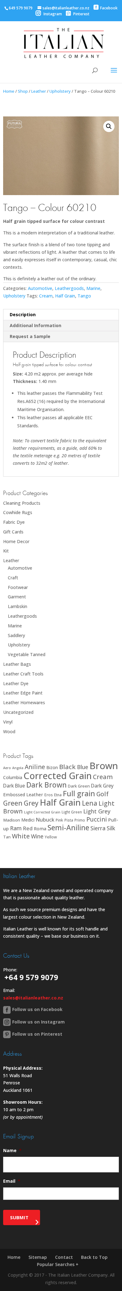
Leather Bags (17, 664)
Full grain (79, 793)
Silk (111, 828)
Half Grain (65, 296)
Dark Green (79, 786)
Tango (84, 296)
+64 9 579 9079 (31, 977)
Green (13, 802)
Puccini (96, 819)
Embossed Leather (23, 795)
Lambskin (17, 606)
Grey (31, 802)
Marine (93, 288)
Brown (103, 765)
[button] (108, 126)
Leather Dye (15, 683)
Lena (89, 802)
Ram (16, 828)
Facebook (109, 8)
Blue (82, 767)
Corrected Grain (57, 775)
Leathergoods (69, 288)
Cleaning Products (21, 503)
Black (67, 766)
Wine (37, 836)
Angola (17, 768)
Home (8, 91)
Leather (38, 91)
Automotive (40, 288)
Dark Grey (102, 785)
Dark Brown (46, 785)
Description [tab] (23, 314)
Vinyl (8, 722)
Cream (46, 296)
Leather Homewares (24, 702)
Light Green (72, 811)
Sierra (97, 828)
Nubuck (45, 819)
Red (28, 828)
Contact (64, 1257)
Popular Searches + (58, 1264)
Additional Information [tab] (35, 325)
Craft (13, 578)
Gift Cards (13, 532)
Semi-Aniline (68, 827)
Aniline (35, 767)
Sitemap (37, 1257)
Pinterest (80, 14)
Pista (68, 820)
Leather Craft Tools (23, 674)
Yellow (51, 837)
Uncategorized (18, 712)
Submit (19, 1217)
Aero (7, 767)
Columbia (12, 777)
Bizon (52, 767)
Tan (7, 837)
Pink (59, 820)
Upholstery (60, 91)
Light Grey (96, 811)
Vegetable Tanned (26, 654)
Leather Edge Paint (23, 693)
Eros (48, 795)
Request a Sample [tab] (30, 336)
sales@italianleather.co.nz (33, 998)
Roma (40, 829)
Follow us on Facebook (37, 1009)
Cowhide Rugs (17, 512)
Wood (9, 731)
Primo (79, 820)
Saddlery (16, 635)
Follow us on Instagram (38, 1022)
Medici (27, 820)
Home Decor (16, 541)
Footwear (18, 587)
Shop (23, 91)
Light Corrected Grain (42, 812)
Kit (6, 551)
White (21, 836)
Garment (17, 597)
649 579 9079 (21, 8)
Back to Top (94, 1257)
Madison (11, 820)
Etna (58, 795)
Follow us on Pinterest (37, 1034)
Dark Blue (14, 785)
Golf (102, 794)
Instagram (52, 14)
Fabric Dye (14, 522)
